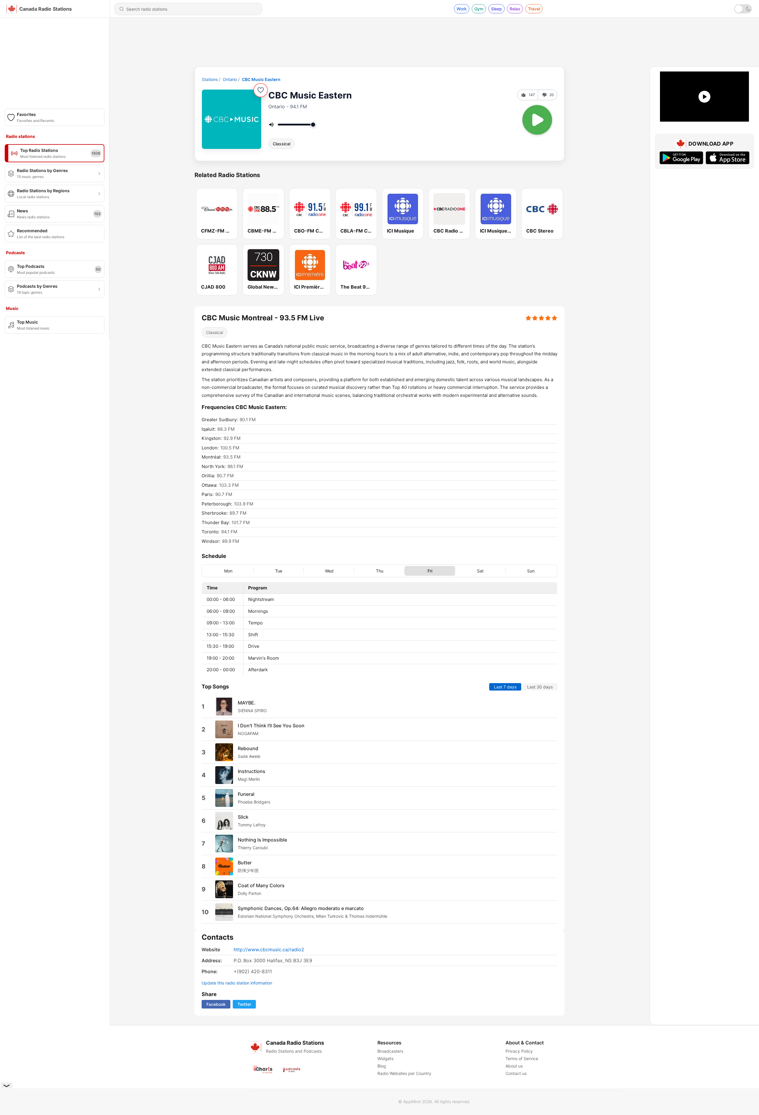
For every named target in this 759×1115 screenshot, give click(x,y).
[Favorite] (260, 90)
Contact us (516, 1073)
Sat (480, 570)
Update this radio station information (237, 982)
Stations (210, 79)
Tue (278, 570)
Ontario (230, 79)
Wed (329, 570)
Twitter (244, 1004)
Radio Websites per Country (404, 1073)
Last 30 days (540, 686)
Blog (381, 1065)
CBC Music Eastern (261, 79)
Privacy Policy (519, 1051)
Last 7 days (505, 686)
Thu (379, 570)
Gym (478, 8)
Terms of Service (522, 1058)
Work (462, 8)
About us (514, 1065)
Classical (281, 143)
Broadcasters (390, 1051)
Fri (430, 570)
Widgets (385, 1058)
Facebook (216, 1004)
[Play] (537, 120)
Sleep (496, 8)
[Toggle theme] (743, 8)
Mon (228, 570)
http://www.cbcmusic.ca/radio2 (269, 949)
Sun (531, 570)
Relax (515, 8)
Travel (534, 8)
